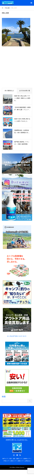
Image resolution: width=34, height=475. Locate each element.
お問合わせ (28, 461)
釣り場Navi (12, 467)
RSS (20, 455)
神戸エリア (5, 458)
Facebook (17, 455)
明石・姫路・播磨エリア (16, 458)
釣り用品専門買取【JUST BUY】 (17, 336)
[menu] (31, 3)
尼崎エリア (20, 461)
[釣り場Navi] (8, 3)
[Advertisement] (17, 68)
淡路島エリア (26, 458)
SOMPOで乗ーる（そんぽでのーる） (17, 439)
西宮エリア (13, 461)
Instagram (14, 455)
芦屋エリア (6, 461)
